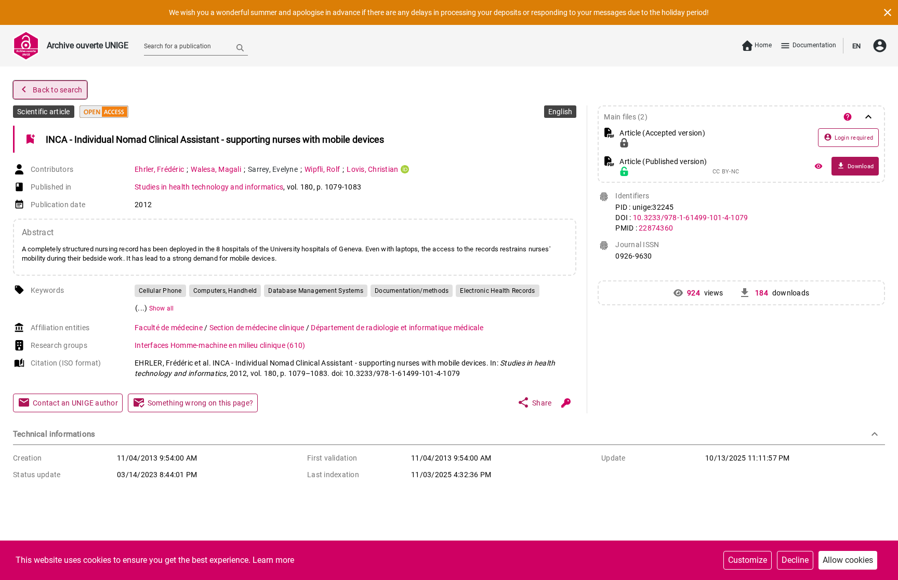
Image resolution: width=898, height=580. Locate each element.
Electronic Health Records (497, 290)
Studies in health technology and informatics (209, 187)
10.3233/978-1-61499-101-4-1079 (690, 217)
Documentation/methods (411, 290)
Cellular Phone (160, 290)
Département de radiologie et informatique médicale (397, 327)
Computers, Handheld (225, 290)
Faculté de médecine (169, 327)
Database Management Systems (315, 290)
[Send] (240, 47)
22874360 (656, 228)
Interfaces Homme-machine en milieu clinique (220, 345)
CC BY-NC (725, 171)
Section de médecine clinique (257, 327)
